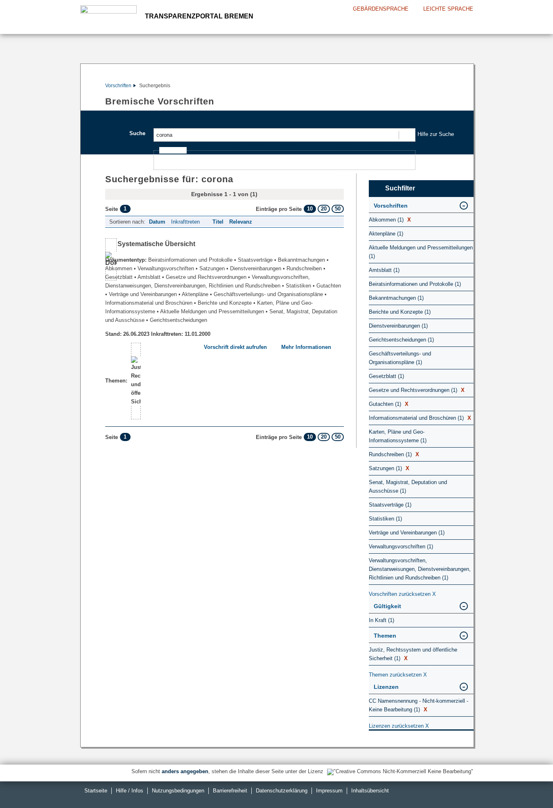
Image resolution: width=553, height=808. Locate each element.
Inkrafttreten (185, 222)
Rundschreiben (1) (394, 454)
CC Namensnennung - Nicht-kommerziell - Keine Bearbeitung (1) (418, 705)
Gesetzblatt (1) (386, 376)
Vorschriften (118, 85)
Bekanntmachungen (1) (396, 298)
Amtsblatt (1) (384, 270)
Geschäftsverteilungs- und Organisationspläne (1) (400, 358)
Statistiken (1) (385, 519)
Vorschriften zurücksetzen (402, 594)
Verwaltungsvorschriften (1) (401, 546)
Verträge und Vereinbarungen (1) (407, 533)
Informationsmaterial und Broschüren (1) (420, 418)
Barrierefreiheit (230, 791)
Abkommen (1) (390, 220)
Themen (385, 635)
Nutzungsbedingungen (178, 791)
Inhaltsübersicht (370, 791)
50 (338, 209)
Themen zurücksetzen (398, 675)
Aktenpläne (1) (386, 234)
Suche (137, 133)
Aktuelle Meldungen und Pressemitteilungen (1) (421, 251)
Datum (157, 222)
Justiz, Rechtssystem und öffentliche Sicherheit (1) (413, 654)
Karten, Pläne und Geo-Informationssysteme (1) (398, 436)
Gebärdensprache (381, 9)
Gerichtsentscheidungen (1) (401, 340)
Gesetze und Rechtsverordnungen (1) (417, 390)
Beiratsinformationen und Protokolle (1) (415, 284)
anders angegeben (185, 771)
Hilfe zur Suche (436, 134)
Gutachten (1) (389, 404)
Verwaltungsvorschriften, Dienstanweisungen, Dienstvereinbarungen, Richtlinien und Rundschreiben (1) (420, 569)
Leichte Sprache (448, 9)
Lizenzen (386, 687)
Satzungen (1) (389, 468)
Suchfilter (400, 188)
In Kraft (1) (381, 620)
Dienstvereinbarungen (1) (398, 326)
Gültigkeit (387, 606)
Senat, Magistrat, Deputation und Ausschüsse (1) (408, 486)
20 (324, 209)
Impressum (329, 791)
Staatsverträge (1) (390, 505)
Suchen (407, 135)
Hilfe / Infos (129, 791)
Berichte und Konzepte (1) (400, 312)
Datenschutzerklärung (281, 791)
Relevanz (240, 222)
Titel (217, 222)
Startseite (95, 791)
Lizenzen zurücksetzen (399, 726)
